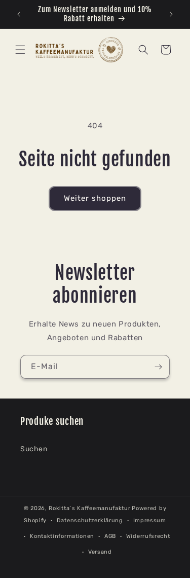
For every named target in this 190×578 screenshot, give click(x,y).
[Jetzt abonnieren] (158, 367)
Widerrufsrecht (148, 536)
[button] (20, 50)
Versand (100, 552)
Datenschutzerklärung (90, 520)
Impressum (149, 520)
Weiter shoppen (95, 198)
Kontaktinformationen (62, 536)
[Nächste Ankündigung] (171, 14)
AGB (110, 536)
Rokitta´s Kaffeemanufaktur (89, 508)
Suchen (34, 449)
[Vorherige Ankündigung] (19, 14)
